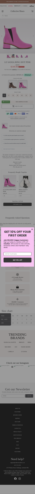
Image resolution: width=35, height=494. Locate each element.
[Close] (32, 229)
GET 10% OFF (17, 260)
